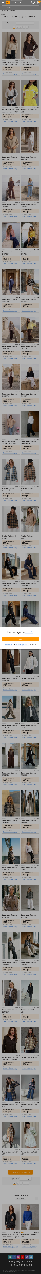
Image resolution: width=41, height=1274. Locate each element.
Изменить (8, 644)
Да (20, 639)
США (29, 632)
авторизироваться (22, 644)
